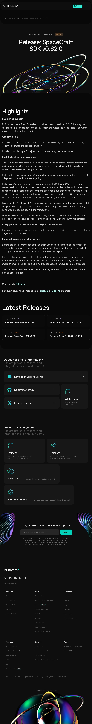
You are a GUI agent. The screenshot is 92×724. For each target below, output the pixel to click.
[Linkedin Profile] (25, 578)
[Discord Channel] (15, 578)
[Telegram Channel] (10, 578)
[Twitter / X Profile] (5, 578)
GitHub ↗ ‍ (20, 284)
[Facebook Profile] (20, 578)
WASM (16, 19)
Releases (7, 19)
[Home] (11, 6)
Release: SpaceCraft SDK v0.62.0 (35, 19)
